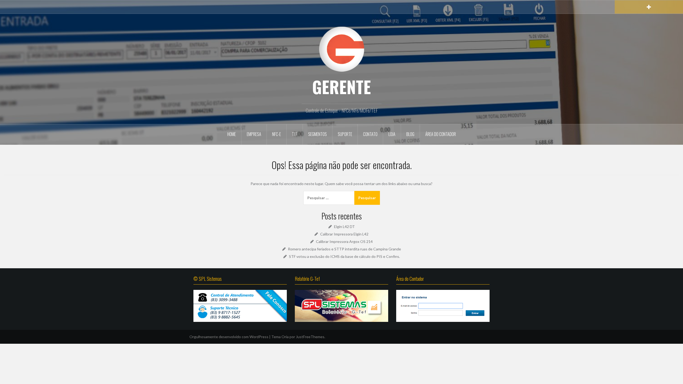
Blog (410, 134)
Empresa (254, 134)
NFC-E (276, 134)
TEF (294, 134)
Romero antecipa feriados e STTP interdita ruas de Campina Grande (344, 249)
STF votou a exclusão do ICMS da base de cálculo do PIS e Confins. (344, 256)
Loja (391, 134)
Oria (285, 336)
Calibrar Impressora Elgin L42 (344, 234)
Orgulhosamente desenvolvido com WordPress (228, 336)
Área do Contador (440, 134)
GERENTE (341, 86)
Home (231, 134)
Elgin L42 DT (344, 226)
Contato (370, 134)
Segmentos (317, 134)
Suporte (345, 134)
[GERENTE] (341, 48)
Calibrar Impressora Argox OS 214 (344, 241)
